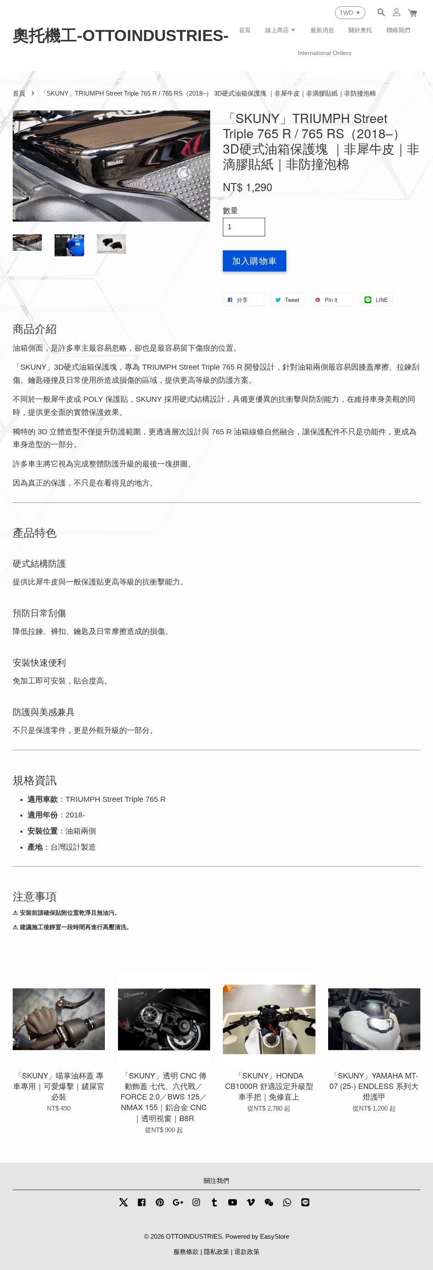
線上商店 (277, 30)
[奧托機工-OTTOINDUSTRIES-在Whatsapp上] (287, 1206)
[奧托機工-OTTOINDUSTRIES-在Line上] (305, 1206)
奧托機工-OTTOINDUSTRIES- (121, 35)
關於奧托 (360, 30)
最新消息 (322, 30)
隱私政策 (216, 1251)
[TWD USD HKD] (350, 12)
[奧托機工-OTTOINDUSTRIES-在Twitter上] (123, 1206)
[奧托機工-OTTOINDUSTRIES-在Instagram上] (196, 1206)
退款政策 (247, 1251)
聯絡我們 (398, 30)
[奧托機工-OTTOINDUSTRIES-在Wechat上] (269, 1206)
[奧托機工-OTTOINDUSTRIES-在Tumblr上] (214, 1206)
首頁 (245, 30)
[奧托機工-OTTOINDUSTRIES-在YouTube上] (232, 1206)
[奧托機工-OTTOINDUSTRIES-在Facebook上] (142, 1206)
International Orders (324, 52)
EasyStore (274, 1236)
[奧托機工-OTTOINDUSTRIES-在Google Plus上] (178, 1206)
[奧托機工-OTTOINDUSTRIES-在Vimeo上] (251, 1206)
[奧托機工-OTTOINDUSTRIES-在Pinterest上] (160, 1206)
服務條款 (186, 1251)
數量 (230, 210)
